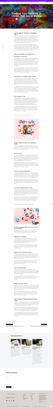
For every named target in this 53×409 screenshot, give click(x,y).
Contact (37, 2)
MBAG (19, 19)
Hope (29, 2)
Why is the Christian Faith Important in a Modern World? (25, 204)
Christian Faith (9, 321)
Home (17, 2)
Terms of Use (39, 406)
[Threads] (11, 400)
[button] (48, 2)
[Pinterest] (3, 50)
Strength (18, 321)
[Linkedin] (3, 52)
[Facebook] (3, 46)
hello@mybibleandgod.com (26, 406)
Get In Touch (35, 406)
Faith (22, 2)
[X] (3, 48)
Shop (20, 2)
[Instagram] (9, 400)
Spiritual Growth (14, 321)
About (34, 2)
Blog (31, 2)
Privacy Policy (44, 406)
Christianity (25, 2)
